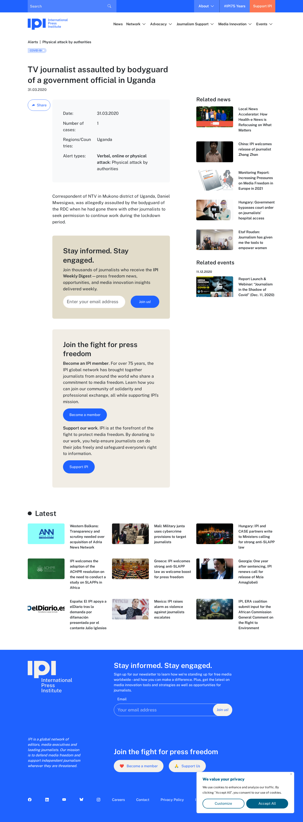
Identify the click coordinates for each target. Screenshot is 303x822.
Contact (142, 800)
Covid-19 (36, 50)
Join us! (145, 302)
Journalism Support (193, 24)
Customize (223, 803)
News (118, 24)
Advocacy (158, 24)
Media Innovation (232, 24)
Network (133, 24)
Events (261, 24)
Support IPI (262, 6)
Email (122, 699)
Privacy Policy (172, 800)
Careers (118, 800)
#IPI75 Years (234, 6)
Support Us (187, 766)
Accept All (267, 803)
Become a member (84, 415)
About (204, 6)
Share (42, 105)
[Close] (291, 774)
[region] (245, 792)
